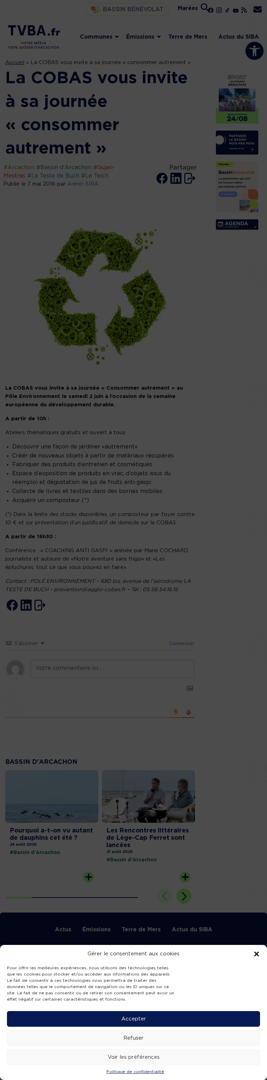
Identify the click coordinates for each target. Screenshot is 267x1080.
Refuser (133, 1038)
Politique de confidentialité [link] (135, 1072)
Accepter (133, 1019)
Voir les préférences (134, 1057)
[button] (256, 953)
